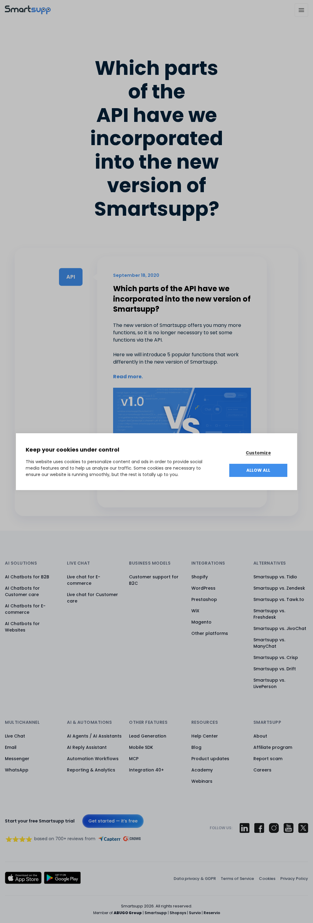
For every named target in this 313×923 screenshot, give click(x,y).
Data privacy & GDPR (195, 878)
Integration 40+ (146, 770)
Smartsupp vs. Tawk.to (278, 599)
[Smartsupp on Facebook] (259, 828)
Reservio (212, 912)
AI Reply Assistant (87, 747)
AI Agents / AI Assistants (94, 736)
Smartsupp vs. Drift (274, 669)
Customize (258, 453)
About (260, 736)
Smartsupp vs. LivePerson (269, 683)
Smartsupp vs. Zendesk (279, 588)
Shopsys (178, 912)
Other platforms (209, 633)
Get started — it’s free (113, 821)
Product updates (210, 759)
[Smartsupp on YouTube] (288, 828)
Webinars (201, 781)
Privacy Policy (294, 878)
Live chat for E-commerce (83, 580)
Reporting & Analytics (91, 770)
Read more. (128, 376)
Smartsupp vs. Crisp (275, 657)
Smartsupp (156, 912)
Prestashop (204, 599)
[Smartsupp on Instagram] (274, 828)
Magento (201, 622)
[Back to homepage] (28, 12)
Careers (262, 770)
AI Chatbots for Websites (22, 627)
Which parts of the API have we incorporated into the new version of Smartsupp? (182, 299)
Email (11, 747)
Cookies (267, 878)
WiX (195, 611)
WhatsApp (16, 770)
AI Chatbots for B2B (27, 577)
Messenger (17, 759)
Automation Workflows (93, 759)
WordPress (203, 588)
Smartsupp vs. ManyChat (269, 643)
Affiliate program (272, 747)
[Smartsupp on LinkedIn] (244, 828)
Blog (196, 747)
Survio (195, 912)
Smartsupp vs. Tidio (275, 577)
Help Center (204, 736)
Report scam (267, 759)
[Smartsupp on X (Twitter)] (303, 828)
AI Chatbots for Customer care (22, 591)
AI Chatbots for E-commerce (25, 609)
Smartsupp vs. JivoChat (279, 628)
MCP (133, 759)
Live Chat (15, 736)
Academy (202, 770)
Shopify (199, 577)
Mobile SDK (141, 747)
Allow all (258, 470)
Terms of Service (237, 878)
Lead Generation (147, 736)
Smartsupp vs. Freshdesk (269, 614)
